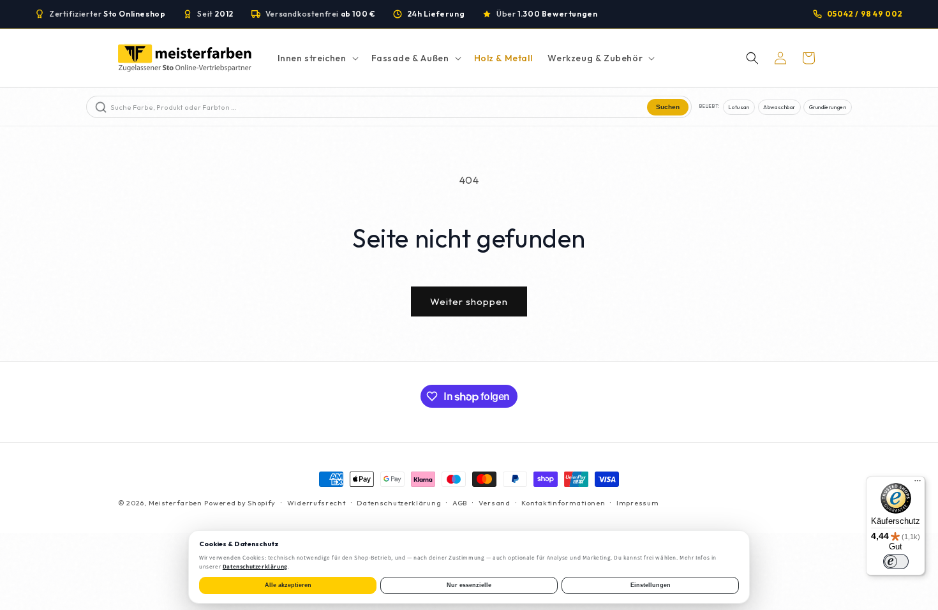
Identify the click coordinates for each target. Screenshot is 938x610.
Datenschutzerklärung (399, 502)
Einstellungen (650, 585)
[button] (317, 58)
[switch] (896, 561)
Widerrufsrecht (316, 502)
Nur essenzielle (469, 585)
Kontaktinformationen (563, 502)
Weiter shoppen (469, 301)
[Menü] (917, 483)
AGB (459, 502)
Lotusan (738, 106)
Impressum (637, 502)
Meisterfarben (175, 502)
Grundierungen (828, 106)
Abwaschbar (779, 106)
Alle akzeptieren (288, 585)
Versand (494, 502)
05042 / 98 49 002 (865, 14)
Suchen (668, 106)
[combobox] (377, 106)
